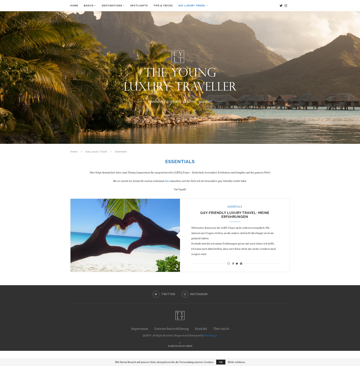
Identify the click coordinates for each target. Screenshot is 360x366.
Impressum (139, 328)
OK (221, 362)
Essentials (234, 206)
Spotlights (139, 5)
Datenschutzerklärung (171, 328)
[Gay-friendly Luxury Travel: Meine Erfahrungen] (125, 235)
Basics (89, 5)
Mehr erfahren (236, 362)
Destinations (112, 5)
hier (167, 181)
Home (74, 5)
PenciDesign (211, 335)
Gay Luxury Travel (192, 5)
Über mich (221, 328)
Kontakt (201, 328)
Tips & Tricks (163, 5)
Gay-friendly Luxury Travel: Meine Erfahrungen (234, 215)
